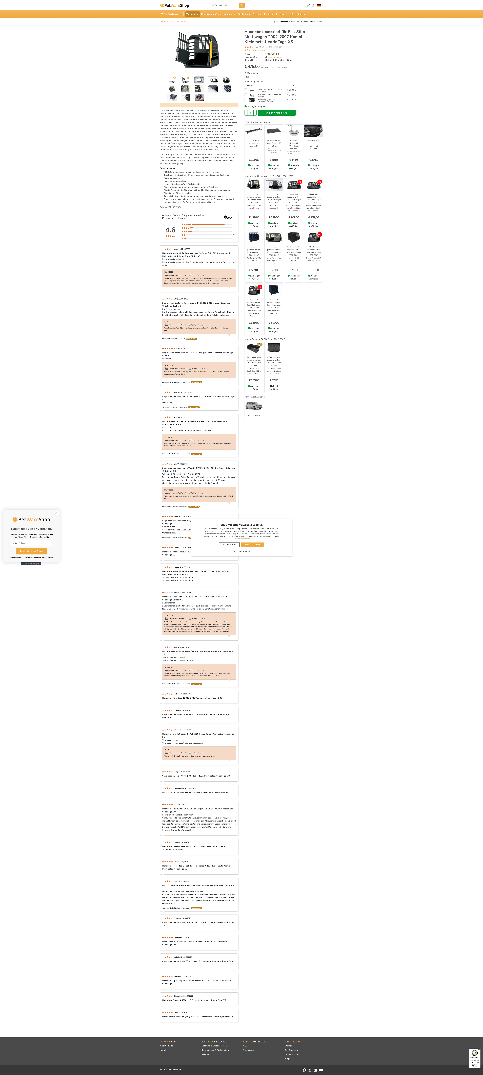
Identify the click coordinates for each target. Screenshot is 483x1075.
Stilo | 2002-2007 (253, 415)
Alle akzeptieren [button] (252, 545)
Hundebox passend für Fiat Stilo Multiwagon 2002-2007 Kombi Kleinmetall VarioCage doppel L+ (274, 255)
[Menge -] (246, 113)
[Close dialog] (56, 513)
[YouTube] (321, 1070)
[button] (241, 551)
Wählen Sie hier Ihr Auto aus (311, 21)
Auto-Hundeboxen (186, 22)
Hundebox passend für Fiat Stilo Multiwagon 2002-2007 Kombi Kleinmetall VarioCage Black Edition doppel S (313, 202)
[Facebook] (304, 1070)
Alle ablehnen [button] (229, 545)
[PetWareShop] (174, 5)
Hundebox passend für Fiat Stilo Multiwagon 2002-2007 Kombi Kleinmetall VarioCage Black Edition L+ (313, 255)
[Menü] (478, 1050)
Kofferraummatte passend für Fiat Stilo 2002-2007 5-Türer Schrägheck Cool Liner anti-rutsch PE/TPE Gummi (274, 365)
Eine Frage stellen (255, 50)
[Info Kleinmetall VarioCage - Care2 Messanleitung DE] (172, 80)
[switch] (474, 1065)
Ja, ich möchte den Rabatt (31, 551)
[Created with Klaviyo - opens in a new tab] (31, 563)
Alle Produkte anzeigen (173, 14)
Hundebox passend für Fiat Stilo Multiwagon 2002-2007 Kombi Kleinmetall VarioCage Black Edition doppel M (293, 202)
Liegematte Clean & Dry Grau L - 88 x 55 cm (274, 143)
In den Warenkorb (276, 112)
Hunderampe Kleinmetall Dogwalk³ (254, 143)
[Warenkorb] (308, 5)
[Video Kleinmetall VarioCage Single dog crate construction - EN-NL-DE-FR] (213, 80)
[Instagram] (310, 1070)
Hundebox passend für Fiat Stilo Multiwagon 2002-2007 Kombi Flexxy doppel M (274, 201)
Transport (174, 22)
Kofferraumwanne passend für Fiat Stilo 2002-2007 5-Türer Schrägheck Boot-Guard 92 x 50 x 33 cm (254, 365)
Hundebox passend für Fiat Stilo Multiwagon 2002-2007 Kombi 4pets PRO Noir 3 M (274, 306)
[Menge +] (255, 113)
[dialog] (241, 537)
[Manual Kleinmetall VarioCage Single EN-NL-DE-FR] (185, 80)
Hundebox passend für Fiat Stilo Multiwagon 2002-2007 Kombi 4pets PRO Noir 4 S (254, 254)
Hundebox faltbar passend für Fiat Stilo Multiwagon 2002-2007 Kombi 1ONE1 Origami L (294, 254)
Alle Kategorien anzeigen (285, 21)
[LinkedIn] (315, 1070)
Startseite (165, 22)
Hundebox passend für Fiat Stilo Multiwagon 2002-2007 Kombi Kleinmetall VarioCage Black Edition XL (254, 307)
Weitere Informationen (241, 539)
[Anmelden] (313, 5)
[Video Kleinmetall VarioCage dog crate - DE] (199, 80)
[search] (242, 5)
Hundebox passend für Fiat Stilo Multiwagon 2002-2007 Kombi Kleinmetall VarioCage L (254, 201)
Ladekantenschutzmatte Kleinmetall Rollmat (314, 144)
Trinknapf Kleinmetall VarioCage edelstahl (293, 144)
